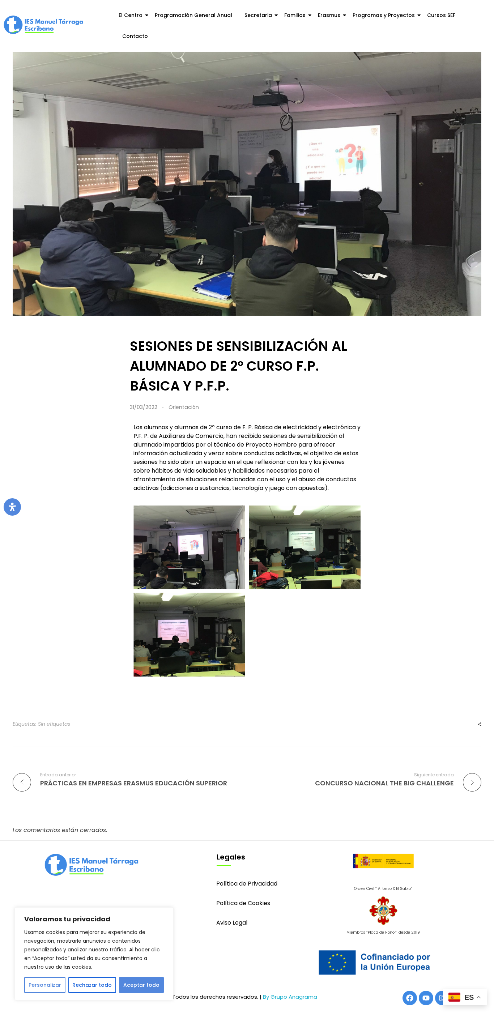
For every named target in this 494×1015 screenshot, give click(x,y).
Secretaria (258, 15)
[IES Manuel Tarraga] (43, 25)
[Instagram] (442, 998)
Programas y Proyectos (384, 15)
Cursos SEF (441, 15)
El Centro (130, 15)
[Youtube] (426, 998)
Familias (295, 15)
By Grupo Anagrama (290, 997)
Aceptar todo (141, 985)
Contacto (135, 36)
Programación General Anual (193, 15)
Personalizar (45, 985)
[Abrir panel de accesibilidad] (12, 507)
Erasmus (329, 15)
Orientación (184, 407)
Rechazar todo (92, 985)
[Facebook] (410, 998)
